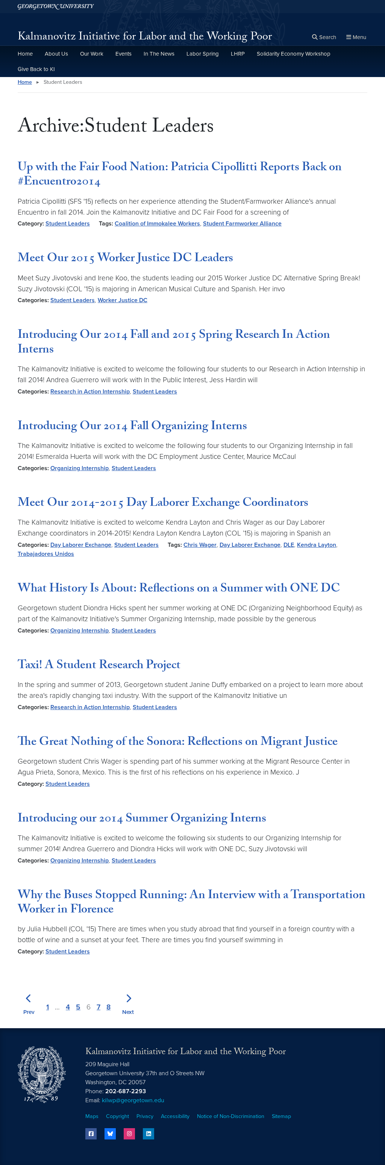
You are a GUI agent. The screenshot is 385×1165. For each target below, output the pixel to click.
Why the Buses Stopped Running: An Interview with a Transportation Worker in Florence (191, 903)
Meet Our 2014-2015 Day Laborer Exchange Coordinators (163, 504)
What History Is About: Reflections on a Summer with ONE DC (179, 589)
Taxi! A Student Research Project (99, 666)
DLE (288, 545)
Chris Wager (200, 545)
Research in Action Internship (90, 391)
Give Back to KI (36, 69)
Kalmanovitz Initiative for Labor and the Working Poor (145, 37)
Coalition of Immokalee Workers (157, 223)
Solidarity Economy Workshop (293, 53)
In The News (159, 53)
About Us (56, 53)
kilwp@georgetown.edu (133, 1100)
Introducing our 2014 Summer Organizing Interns (142, 819)
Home (25, 53)
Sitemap (281, 1116)
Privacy (144, 1116)
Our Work (91, 53)
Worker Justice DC (122, 300)
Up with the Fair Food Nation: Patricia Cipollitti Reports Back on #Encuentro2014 (180, 175)
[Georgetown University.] (56, 6)
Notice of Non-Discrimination (230, 1116)
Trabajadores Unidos (46, 554)
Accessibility (175, 1116)
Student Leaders (67, 223)
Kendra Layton (316, 545)
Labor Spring (202, 53)
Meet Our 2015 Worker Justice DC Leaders (125, 259)
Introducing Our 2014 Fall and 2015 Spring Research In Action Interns (174, 343)
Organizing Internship (79, 468)
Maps (92, 1116)
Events (123, 53)
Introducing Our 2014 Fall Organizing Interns (132, 427)
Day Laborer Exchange (80, 545)
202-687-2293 (125, 1091)
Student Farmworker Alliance (242, 223)
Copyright (117, 1116)
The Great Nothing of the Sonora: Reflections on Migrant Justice (178, 743)
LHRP (238, 53)
